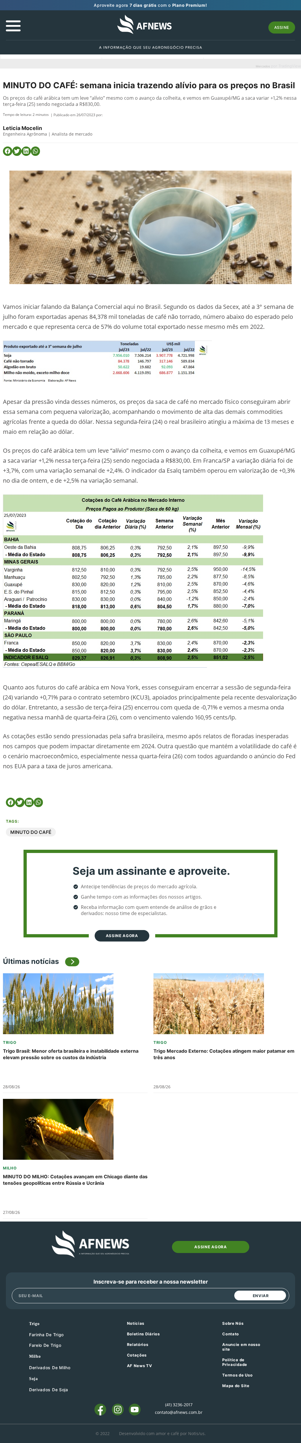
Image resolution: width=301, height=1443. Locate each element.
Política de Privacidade (234, 1362)
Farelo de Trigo (45, 1345)
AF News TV (139, 1365)
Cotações (137, 1355)
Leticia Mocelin (22, 128)
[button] (7, 151)
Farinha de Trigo (46, 1334)
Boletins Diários (143, 1334)
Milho (10, 1168)
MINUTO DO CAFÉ (30, 832)
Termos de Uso (237, 1375)
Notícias (136, 1323)
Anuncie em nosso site (241, 1347)
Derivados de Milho (50, 1367)
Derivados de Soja (48, 1389)
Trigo (9, 1042)
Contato (230, 1334)
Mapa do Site (235, 1385)
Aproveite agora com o (150, 5)
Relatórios (137, 1344)
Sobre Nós (232, 1323)
